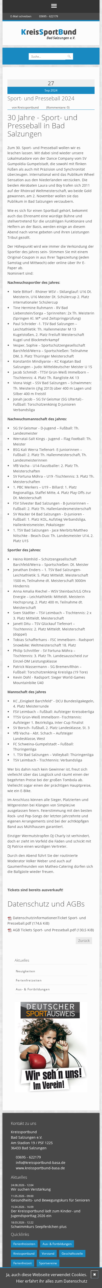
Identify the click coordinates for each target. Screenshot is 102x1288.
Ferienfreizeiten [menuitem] (29, 980)
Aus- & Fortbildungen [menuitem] (33, 989)
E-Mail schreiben (20, 16)
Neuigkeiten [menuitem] (25, 971)
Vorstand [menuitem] (48, 1253)
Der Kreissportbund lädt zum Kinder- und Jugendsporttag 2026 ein (45, 1213)
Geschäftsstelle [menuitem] (72, 1253)
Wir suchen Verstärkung (31, 1189)
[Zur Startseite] (51, 34)
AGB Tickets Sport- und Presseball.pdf (53, 930)
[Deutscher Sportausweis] (51, 1046)
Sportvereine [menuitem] (48, 1263)
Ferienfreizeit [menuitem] (22, 1263)
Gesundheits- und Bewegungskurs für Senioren (50, 1200)
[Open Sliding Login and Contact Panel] (53, 23)
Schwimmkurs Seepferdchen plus (39, 1226)
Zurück (84, 940)
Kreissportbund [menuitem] (23, 1253)
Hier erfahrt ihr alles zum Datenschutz (51, 1281)
